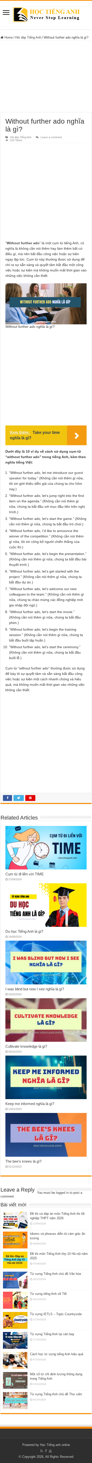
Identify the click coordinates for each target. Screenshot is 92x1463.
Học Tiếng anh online (55, 1445)
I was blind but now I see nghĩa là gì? (34, 989)
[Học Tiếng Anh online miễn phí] (46, 14)
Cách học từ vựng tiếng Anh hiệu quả (56, 1354)
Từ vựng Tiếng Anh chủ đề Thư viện (56, 1394)
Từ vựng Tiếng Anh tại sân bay (52, 1334)
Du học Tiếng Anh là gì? (24, 931)
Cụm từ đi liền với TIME (24, 874)
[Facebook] (45, 1451)
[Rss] (41, 1451)
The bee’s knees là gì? (23, 1161)
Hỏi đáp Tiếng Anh (28, 37)
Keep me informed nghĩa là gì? (29, 1104)
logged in (62, 1193)
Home (8, 37)
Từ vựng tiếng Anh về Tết (48, 1294)
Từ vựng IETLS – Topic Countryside (56, 1314)
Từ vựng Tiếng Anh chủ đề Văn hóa (55, 1274)
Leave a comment (51, 137)
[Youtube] (50, 1451)
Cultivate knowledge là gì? (26, 1046)
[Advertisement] (46, 77)
